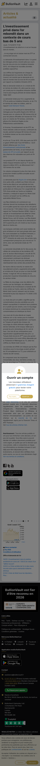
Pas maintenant (14, 396)
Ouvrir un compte (27, 396)
